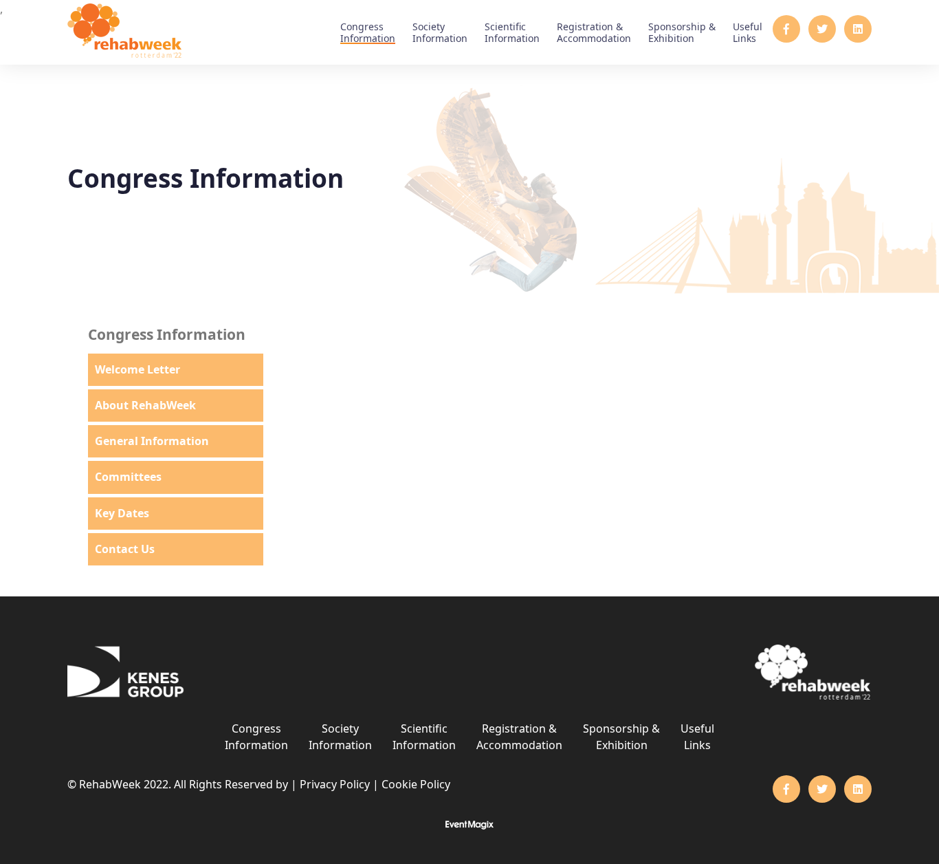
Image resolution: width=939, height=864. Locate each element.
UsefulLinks (747, 32)
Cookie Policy (416, 784)
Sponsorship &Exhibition (682, 32)
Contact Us (125, 549)
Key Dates (122, 513)
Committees (128, 476)
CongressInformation (367, 32)
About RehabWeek (145, 405)
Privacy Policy (335, 784)
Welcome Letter (137, 369)
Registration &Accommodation (594, 32)
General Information (152, 441)
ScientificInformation (512, 32)
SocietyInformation (439, 32)
